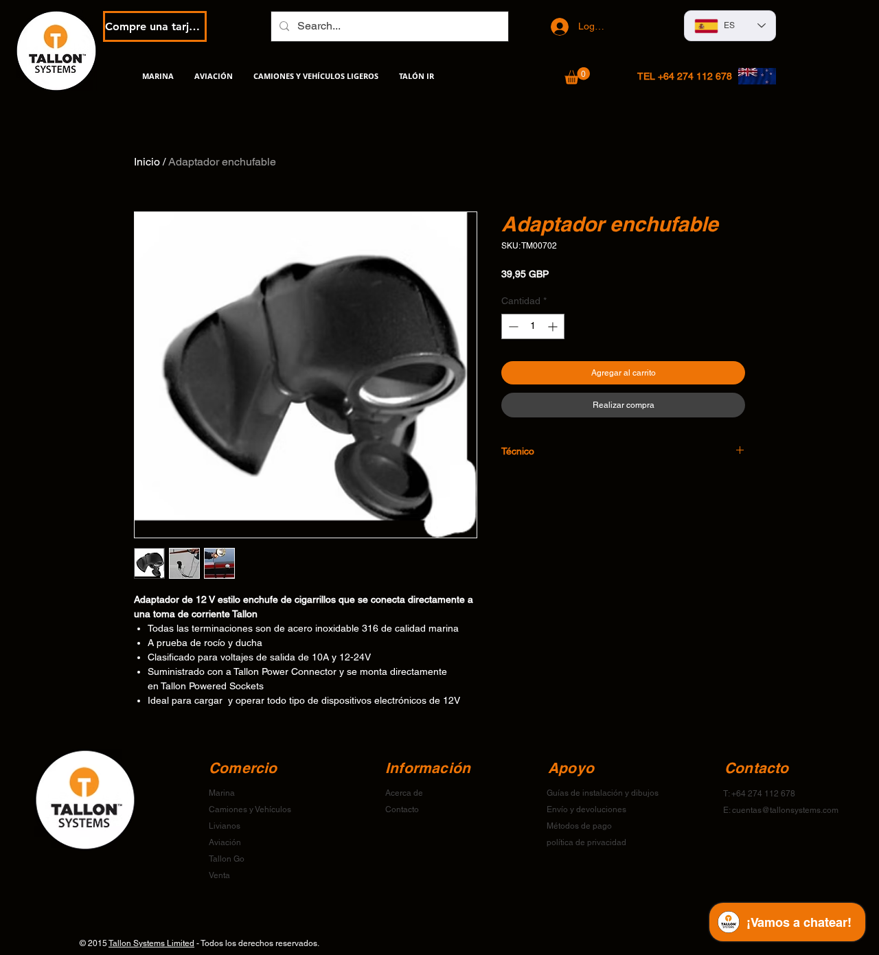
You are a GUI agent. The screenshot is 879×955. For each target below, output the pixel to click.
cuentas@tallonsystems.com (785, 810)
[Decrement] (512, 326)
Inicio (147, 161)
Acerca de (404, 793)
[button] (577, 75)
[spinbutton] (533, 326)
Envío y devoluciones (586, 809)
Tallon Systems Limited (151, 943)
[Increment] (553, 326)
